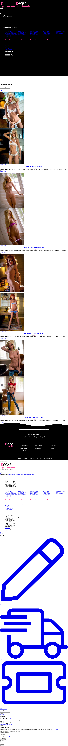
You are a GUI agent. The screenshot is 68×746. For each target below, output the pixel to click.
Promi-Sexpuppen (8, 47)
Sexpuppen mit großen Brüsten (10, 33)
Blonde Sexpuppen (8, 43)
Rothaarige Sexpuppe (8, 44)
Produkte (4, 78)
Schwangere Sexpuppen (22, 34)
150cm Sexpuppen (33, 502)
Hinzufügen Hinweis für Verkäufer (6, 710)
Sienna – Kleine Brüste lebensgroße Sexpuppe (34, 333)
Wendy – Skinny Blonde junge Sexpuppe (34, 417)
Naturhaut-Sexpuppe (46, 32)
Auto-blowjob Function (23, 474)
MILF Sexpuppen (8, 46)
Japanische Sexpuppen (34, 34)
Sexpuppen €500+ (21, 502)
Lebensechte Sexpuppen (9, 48)
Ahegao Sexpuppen (8, 49)
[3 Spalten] (3, 90)
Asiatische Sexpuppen (34, 31)
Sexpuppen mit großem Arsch (10, 35)
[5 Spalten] (5, 90)
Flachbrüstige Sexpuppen (9, 31)
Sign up (11, 718)
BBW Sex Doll (16, 474)
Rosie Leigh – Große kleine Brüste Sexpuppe (34, 247)
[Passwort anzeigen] (10, 722)
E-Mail (1, 740)
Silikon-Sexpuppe (46, 502)
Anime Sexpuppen (8, 502)
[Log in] (1, 9)
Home (4, 77)
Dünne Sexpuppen (21, 33)
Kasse (1, 708)
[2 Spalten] (2, 90)
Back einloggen (55, 729)
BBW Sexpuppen (21, 31)
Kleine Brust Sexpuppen (9, 32)
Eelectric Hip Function (30, 474)
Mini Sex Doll (10, 474)
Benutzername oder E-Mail (5, 720)
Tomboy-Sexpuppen (8, 45)
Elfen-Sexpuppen (33, 33)
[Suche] (34, 11)
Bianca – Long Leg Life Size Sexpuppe (34, 166)
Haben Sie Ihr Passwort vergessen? (6, 724)
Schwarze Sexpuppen (34, 32)
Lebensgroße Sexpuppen (22, 32)
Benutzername (2, 739)
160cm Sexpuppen (33, 43)
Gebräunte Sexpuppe (46, 33)
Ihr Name (2, 738)
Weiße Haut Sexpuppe (46, 31)
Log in (10, 736)
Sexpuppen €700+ (21, 43)
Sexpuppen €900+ (21, 44)
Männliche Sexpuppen (59, 33)
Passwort (1, 721)
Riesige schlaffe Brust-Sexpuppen (11, 34)
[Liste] (1, 90)
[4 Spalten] (4, 90)
